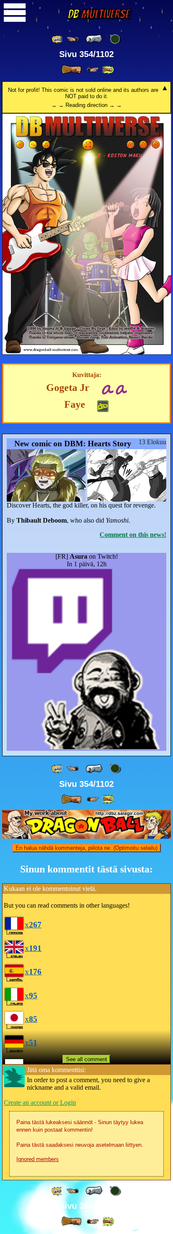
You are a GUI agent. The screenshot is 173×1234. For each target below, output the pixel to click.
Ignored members (37, 1159)
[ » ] (71, 69)
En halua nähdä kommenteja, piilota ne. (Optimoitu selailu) (86, 848)
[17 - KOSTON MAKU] (87, 352)
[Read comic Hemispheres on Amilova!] (107, 388)
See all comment (86, 1059)
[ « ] (94, 39)
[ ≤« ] (72, 39)
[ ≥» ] (92, 70)
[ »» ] (108, 70)
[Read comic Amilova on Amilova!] (121, 388)
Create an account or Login (40, 1102)
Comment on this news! (133, 534)
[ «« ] (57, 39)
